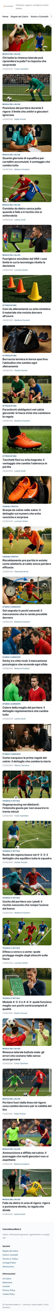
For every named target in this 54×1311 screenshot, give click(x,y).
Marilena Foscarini (22, 320)
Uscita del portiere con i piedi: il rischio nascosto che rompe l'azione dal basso (25, 905)
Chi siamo (6, 1278)
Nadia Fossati (20, 119)
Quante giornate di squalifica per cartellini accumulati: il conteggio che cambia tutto (26, 162)
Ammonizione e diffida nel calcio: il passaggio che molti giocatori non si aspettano (25, 1156)
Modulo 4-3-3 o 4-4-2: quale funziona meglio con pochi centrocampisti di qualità (27, 1005)
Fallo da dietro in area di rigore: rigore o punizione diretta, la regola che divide (26, 1206)
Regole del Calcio (19, 16)
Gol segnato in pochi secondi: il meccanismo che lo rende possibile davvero (24, 614)
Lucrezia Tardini (21, 270)
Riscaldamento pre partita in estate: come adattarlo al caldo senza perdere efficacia (26, 564)
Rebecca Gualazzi (21, 169)
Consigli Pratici (10, 506)
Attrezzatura (9, 305)
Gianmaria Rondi (21, 571)
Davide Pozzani (20, 370)
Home (5, 16)
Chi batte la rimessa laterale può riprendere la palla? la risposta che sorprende (24, 61)
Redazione (7, 1282)
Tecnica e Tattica (11, 801)
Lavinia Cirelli (19, 220)
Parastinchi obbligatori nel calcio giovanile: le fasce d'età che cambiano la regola (26, 413)
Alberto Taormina (21, 765)
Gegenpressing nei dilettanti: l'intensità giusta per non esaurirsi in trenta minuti (25, 808)
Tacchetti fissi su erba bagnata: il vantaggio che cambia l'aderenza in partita (24, 463)
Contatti (6, 1286)
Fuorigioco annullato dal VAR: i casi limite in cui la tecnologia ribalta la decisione (24, 262)
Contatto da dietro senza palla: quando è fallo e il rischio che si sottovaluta (22, 212)
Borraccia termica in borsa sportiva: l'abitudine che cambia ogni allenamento (25, 363)
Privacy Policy (8, 1290)
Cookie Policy (8, 1294)
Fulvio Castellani (21, 69)
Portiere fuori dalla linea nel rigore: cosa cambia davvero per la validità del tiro (27, 1106)
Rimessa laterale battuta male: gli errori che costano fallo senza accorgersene (23, 1056)
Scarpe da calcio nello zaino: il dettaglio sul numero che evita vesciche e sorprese (21, 513)
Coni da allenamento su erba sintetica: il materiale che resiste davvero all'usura (26, 312)
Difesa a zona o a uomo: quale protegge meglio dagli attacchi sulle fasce (25, 955)
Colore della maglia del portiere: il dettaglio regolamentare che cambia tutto (25, 711)
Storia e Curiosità (39, 16)
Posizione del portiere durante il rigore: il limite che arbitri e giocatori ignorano (25, 111)
